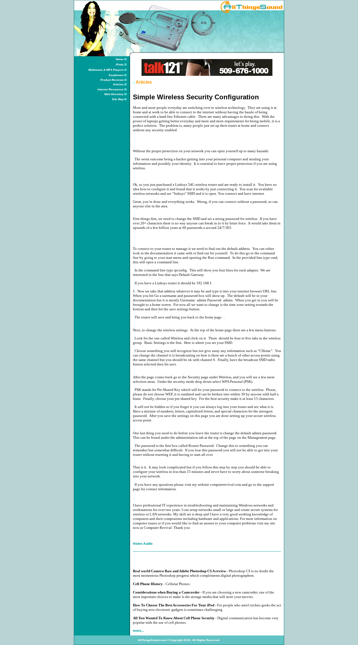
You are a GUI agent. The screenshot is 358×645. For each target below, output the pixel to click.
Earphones (116, 75)
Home (120, 59)
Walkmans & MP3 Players (106, 69)
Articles (118, 84)
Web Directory (114, 94)
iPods (120, 64)
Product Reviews (112, 79)
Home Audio (142, 544)
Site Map (118, 99)
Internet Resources (111, 89)
